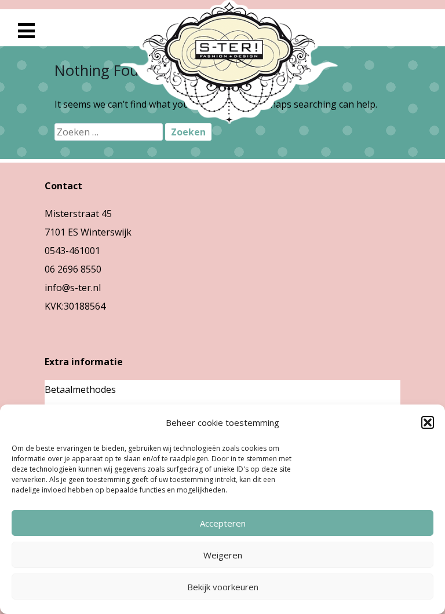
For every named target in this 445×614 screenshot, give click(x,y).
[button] (427, 422)
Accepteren (223, 523)
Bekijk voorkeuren (222, 587)
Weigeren (222, 555)
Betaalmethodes (80, 389)
